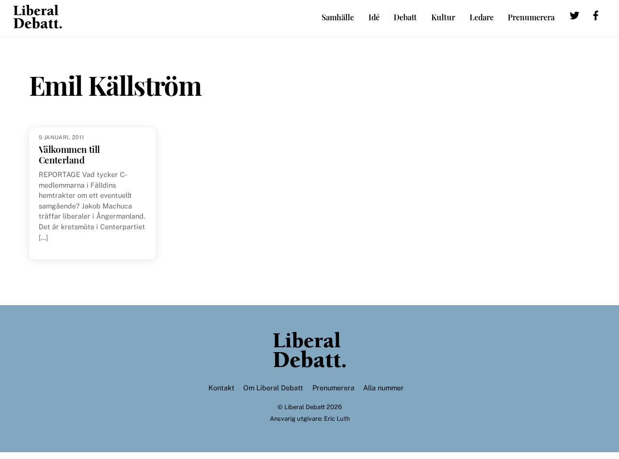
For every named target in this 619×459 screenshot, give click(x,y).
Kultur (443, 17)
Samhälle (338, 17)
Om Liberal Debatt (273, 388)
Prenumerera (531, 17)
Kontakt (221, 388)
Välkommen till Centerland (69, 154)
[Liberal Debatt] (38, 23)
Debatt (405, 17)
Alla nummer (383, 388)
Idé (374, 17)
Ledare (482, 17)
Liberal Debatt (304, 407)
